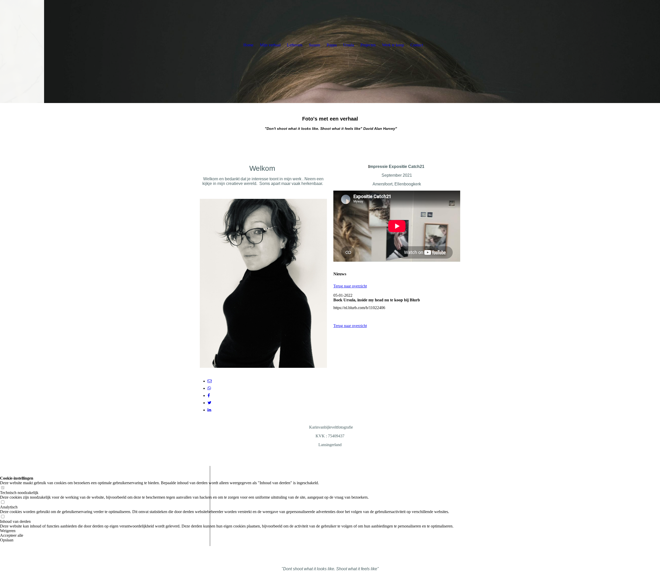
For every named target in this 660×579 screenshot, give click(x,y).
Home (248, 45)
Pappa (332, 45)
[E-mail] (210, 381)
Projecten (368, 45)
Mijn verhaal (270, 45)
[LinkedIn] (209, 410)
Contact (416, 45)
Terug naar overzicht (350, 286)
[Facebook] (209, 395)
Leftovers (294, 45)
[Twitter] (209, 403)
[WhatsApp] (209, 388)
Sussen (314, 45)
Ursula (348, 45)
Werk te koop (393, 45)
